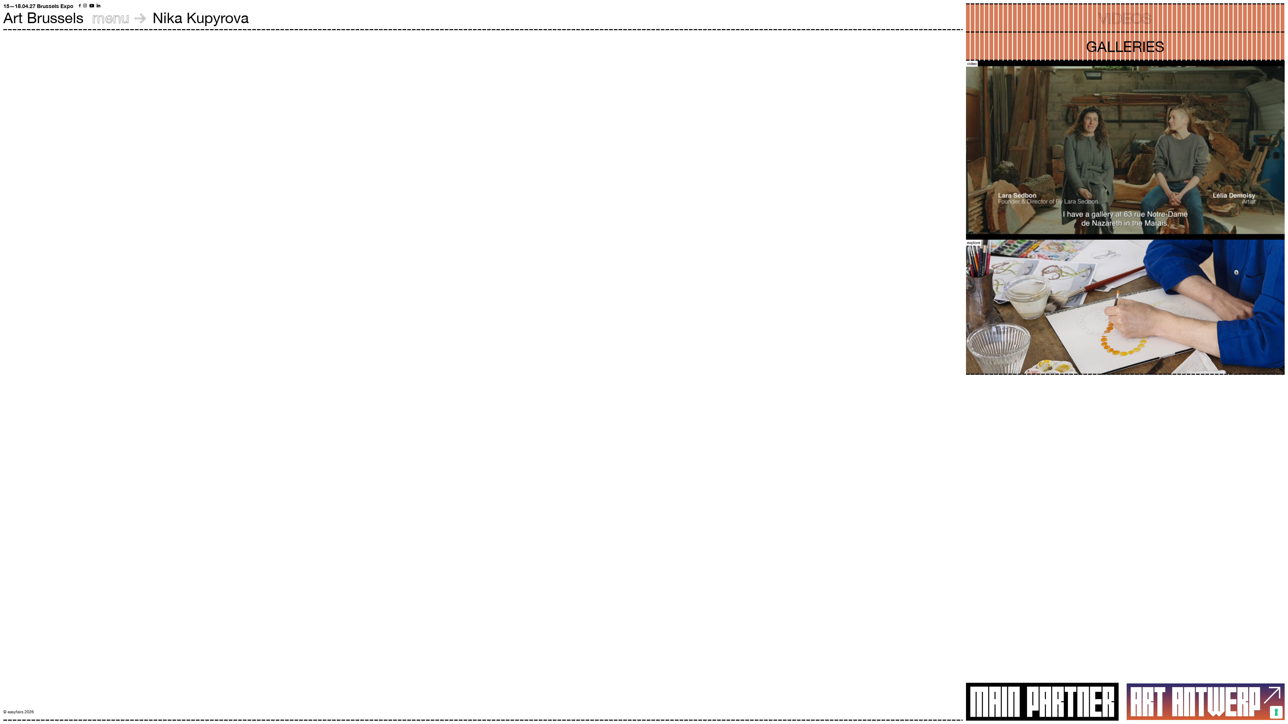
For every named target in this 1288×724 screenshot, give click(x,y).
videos (1125, 18)
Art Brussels (43, 17)
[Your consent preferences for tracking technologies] (1276, 712)
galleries (1125, 46)
